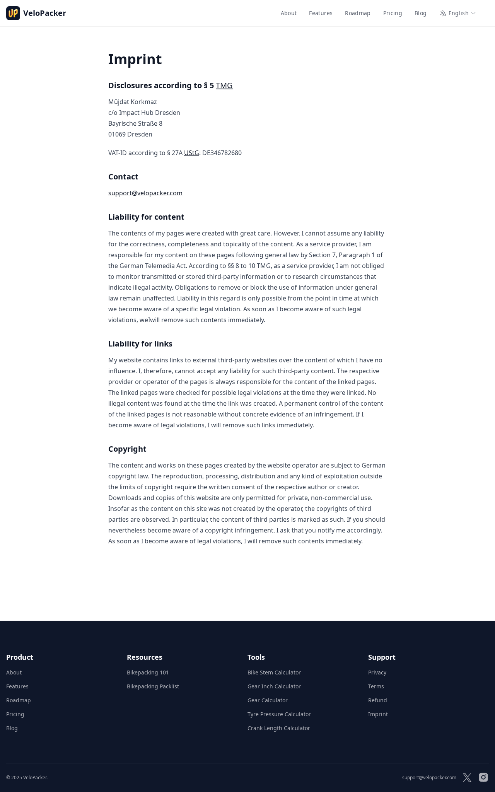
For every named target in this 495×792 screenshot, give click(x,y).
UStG (191, 152)
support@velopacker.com (145, 193)
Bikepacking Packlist (153, 686)
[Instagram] (483, 778)
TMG (224, 85)
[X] (467, 777)
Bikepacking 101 (148, 672)
